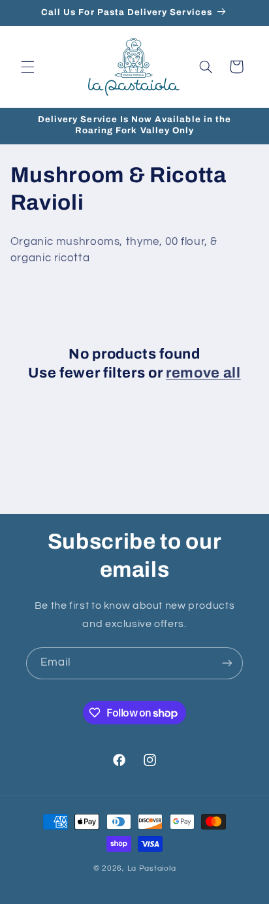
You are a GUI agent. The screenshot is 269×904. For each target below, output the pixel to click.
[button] (27, 67)
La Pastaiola (151, 868)
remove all (203, 373)
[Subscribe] (227, 663)
